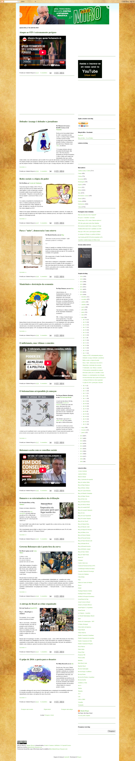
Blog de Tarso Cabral (83, 552)
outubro (83, 302)
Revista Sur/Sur (82, 680)
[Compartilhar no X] (59, 73)
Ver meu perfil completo (84, 715)
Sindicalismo (81, 204)
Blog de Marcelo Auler (84, 527)
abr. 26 (85, 330)
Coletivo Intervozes (83, 563)
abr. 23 (85, 337)
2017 (81, 438)
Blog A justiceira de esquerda (85, 479)
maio (82, 315)
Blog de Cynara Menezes (84, 490)
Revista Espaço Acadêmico (85, 671)
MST (79, 618)
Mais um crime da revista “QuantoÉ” (87, 215)
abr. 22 (85, 340)
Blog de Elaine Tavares (83, 496)
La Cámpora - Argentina (84, 613)
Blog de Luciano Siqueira (84, 518)
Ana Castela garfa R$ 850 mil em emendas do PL (90, 237)
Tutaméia (58, 129)
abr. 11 (85, 398)
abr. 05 (85, 414)
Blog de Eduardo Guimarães (85, 493)
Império (80, 184)
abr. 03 (85, 419)
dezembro (84, 297)
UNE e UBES (81, 699)
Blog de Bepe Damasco (84, 485)
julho (82, 309)
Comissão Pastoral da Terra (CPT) (86, 565)
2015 (81, 443)
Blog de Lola (81, 513)
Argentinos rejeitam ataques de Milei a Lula (89, 240)
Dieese (79, 585)
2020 (81, 292)
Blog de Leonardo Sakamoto (85, 510)
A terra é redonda (82, 471)
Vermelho (80, 702)
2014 (81, 446)
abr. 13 (85, 393)
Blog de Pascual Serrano (84, 538)
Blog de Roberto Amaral (84, 549)
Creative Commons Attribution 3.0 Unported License (57, 745)
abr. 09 (85, 403)
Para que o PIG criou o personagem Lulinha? (89, 231)
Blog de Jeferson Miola (84, 504)
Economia (80, 179)
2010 (81, 456)
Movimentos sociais (83, 195)
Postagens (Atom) (49, 715)
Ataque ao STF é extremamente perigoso (38, 32)
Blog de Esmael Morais (84, 501)
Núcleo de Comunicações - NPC (86, 621)
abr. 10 (85, 401)
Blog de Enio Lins (82, 499)
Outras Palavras (82, 632)
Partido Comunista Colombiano (86, 635)
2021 (81, 289)
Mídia (79, 190)
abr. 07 (85, 409)
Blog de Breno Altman (83, 488)
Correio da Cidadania (35, 183)
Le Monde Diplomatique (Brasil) (86, 616)
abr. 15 (85, 388)
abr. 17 (85, 353)
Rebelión (80, 660)
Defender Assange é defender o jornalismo (39, 121)
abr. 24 (85, 335)
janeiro (83, 432)
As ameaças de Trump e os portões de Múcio (89, 234)
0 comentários (43, 73)
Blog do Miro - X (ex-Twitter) (85, 138)
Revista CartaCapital (83, 669)
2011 (81, 453)
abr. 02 (85, 421)
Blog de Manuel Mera (83, 524)
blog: (62, 235)
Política (80, 201)
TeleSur (80, 688)
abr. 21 (85, 343)
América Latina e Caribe (84, 170)
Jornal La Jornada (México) (85, 605)
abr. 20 (85, 345)
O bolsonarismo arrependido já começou (38, 391)
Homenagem (81, 181)
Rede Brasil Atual (82, 663)
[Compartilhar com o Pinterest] (63, 73)
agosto (83, 307)
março (83, 427)
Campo (80, 173)
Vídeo (79, 207)
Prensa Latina (81, 657)
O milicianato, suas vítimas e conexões (37, 343)
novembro (84, 299)
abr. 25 (85, 332)
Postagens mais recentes (27, 709)
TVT (79, 694)
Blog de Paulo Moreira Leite (85, 540)
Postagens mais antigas (67, 709)
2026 (81, 276)
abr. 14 (85, 390)
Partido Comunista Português (85, 643)
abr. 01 (85, 424)
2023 (81, 284)
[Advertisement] (47, 96)
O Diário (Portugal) (83, 624)
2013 (81, 448)
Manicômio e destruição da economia (36, 284)
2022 (81, 287)
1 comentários (43, 652)
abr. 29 (85, 322)
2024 (81, 281)
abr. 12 (85, 396)
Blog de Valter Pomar (83, 554)
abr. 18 (85, 350)
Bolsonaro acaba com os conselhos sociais (38, 450)
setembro (83, 304)
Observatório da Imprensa (84, 627)
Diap (79, 579)
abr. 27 (85, 327)
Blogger (79, 757)
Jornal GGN (33, 608)
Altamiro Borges (84, 711)
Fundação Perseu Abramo (84, 593)
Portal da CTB (81, 655)
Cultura (80, 176)
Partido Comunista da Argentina (86, 638)
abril (82, 317)
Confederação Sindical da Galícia (86, 568)
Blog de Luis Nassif (83, 521)
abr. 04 (85, 416)
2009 (81, 459)
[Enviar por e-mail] (55, 73)
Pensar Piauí (81, 652)
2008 (81, 461)
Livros (79, 187)
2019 (81, 294)
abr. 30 (85, 319)
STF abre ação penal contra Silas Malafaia (88, 223)
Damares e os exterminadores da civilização (39, 498)
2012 (81, 451)
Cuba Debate (81, 577)
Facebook (80, 135)
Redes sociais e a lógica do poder (34, 178)
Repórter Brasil (82, 666)
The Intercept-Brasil (65, 397)
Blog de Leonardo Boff (84, 507)
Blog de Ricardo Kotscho (84, 546)
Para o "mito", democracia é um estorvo (38, 230)
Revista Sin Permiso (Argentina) (86, 677)
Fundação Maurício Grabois (85, 591)
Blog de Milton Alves (83, 532)
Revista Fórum (81, 674)
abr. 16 (85, 385)
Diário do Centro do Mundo (85, 582)
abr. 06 (85, 411)
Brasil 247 (80, 557)
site (72, 664)
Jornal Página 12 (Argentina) (85, 607)
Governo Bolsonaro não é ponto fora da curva (40, 546)
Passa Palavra (81, 646)
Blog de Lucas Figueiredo (84, 515)
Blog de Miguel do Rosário (85, 529)
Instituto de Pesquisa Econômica (86, 596)
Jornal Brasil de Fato (83, 599)
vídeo (57, 145)
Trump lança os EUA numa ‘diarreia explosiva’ (89, 220)
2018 (81, 436)
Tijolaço (22, 504)
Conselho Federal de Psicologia (86, 571)
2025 (81, 279)
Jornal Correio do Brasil (84, 602)
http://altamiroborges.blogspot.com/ (58, 749)
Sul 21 (79, 685)
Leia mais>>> (23, 167)
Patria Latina (81, 649)
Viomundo (80, 705)
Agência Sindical (82, 474)
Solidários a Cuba (82, 682)
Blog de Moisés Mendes (84, 535)
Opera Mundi (81, 630)
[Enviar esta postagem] (50, 73)
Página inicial (47, 709)
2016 (81, 441)
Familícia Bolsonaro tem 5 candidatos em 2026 (89, 228)
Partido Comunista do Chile (85, 641)
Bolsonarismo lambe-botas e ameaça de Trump (89, 226)
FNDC (80, 588)
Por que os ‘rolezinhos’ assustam (86, 217)
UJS (79, 696)
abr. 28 (85, 325)
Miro (79, 193)
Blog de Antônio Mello (84, 482)
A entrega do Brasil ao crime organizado (38, 603)
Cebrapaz (80, 560)
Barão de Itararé (82, 476)
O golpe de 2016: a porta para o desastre (38, 659)
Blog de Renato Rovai (83, 543)
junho (83, 312)
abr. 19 (85, 348)
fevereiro (83, 430)
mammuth (66, 757)
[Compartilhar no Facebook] (61, 73)
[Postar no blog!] (57, 73)
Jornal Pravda (81, 610)
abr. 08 (85, 406)
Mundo (80, 198)
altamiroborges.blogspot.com (34, 747)
